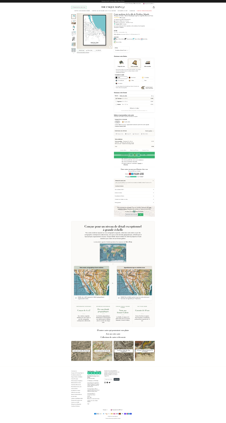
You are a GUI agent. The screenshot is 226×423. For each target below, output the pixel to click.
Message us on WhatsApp (93, 380)
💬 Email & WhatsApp (128, 3)
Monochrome (129, 39)
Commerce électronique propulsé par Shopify (113, 418)
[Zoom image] (110, 47)
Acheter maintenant (134, 156)
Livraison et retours (118, 192)
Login (88, 403)
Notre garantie (118, 202)
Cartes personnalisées (144, 10)
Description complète (118, 27)
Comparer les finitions (120, 72)
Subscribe (116, 379)
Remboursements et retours (76, 382)
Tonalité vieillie (127, 121)
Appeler (139, 163)
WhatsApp (125, 164)
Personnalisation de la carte (76, 386)
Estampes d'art (123, 10)
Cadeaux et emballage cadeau (77, 398)
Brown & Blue (118, 42)
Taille (134, 95)
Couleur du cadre (119, 74)
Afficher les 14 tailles (134, 108)
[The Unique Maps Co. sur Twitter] (109, 382)
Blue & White (137, 39)
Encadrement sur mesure (75, 390)
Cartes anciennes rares (82, 10)
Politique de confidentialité (76, 404)
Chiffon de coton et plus (75, 392)
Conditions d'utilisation (75, 406)
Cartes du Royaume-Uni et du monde (104, 10)
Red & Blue (145, 39)
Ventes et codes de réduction (76, 394)
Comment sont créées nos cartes (121, 199)
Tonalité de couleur (121, 119)
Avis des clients (74, 396)
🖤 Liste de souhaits (137, 3)
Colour (116, 37)
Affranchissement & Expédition (76, 380)
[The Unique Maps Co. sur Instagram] (105, 382)
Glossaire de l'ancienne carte (76, 400)
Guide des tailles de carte (76, 384)
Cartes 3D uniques (74, 378)
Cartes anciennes (74, 388)
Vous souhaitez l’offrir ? (119, 189)
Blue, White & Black (120, 39)
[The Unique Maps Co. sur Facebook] (107, 382)
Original (117, 121)
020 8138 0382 (92, 378)
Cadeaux (132, 10)
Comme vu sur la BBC (75, 402)
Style (116, 47)
